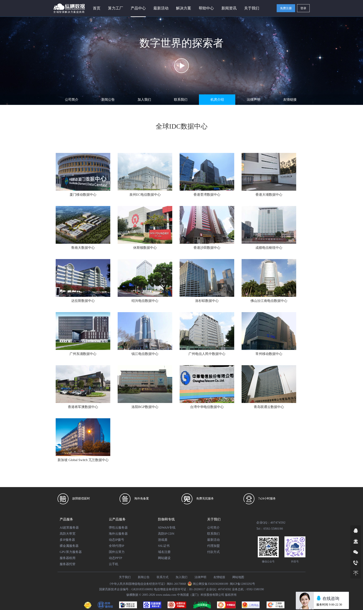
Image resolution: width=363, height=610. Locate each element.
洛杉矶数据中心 (207, 300)
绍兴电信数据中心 (145, 300)
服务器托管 (67, 564)
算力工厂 (115, 8)
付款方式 (213, 552)
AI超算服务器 (69, 527)
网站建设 (164, 558)
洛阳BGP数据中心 (145, 407)
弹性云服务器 (118, 527)
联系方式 (162, 577)
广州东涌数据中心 (83, 354)
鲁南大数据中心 (83, 247)
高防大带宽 (67, 533)
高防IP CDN (166, 533)
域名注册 (164, 552)
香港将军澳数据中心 (83, 407)
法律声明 (253, 99)
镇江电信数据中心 (145, 354)
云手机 (113, 564)
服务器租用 (67, 558)
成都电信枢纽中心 (268, 247)
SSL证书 (164, 545)
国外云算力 (117, 552)
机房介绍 (217, 99)
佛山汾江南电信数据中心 (268, 300)
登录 (303, 8)
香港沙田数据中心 (206, 247)
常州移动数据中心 (268, 354)
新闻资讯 (229, 8)
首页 (96, 8)
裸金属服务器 (69, 545)
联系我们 (180, 99)
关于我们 (125, 577)
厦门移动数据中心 (83, 194)
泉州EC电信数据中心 (145, 194)
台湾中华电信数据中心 (207, 407)
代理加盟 (213, 545)
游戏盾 (162, 539)
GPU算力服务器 (71, 552)
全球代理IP (116, 545)
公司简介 (71, 99)
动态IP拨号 (116, 539)
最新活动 (160, 8)
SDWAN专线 (166, 527)
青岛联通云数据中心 (269, 407)
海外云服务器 (118, 533)
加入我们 (144, 99)
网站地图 (238, 577)
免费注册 (286, 8)
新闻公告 (108, 99)
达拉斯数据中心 (83, 300)
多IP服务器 (67, 539)
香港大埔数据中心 (268, 194)
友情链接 (290, 99)
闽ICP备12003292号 (242, 583)
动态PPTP (115, 558)
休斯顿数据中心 (145, 247)
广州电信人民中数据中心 (206, 354)
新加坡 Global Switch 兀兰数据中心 (83, 460)
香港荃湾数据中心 (206, 194)
